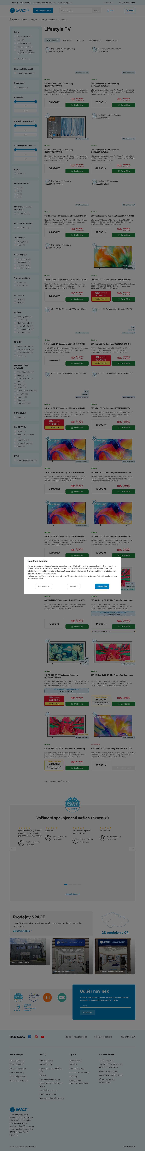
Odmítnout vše (43, 586)
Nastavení (73, 586)
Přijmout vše (102, 586)
